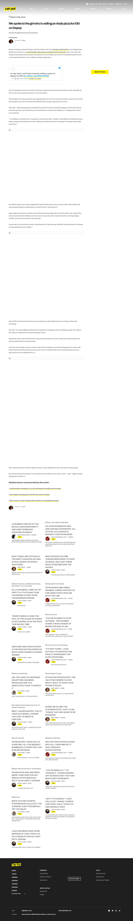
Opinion (109, 8)
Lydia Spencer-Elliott (59, 537)
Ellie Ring (21, 691)
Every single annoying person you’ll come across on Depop (29, 494)
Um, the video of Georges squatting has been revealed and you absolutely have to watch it (26, 682)
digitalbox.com (27, 910)
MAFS (63, 570)
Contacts (100, 877)
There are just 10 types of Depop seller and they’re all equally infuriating (34, 501)
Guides (124, 8)
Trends (93, 8)
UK (20, 537)
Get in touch (74, 878)
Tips (125, 4)
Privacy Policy (45, 877)
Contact (111, 4)
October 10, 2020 (35, 79)
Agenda (77, 8)
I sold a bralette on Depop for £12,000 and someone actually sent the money (35, 488)
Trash (46, 8)
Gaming (61, 8)
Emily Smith (22, 567)
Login (42, 894)
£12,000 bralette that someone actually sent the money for (46, 52)
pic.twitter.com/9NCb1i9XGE (36, 76)
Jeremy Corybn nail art (61, 49)
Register (43, 891)
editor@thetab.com (65, 910)
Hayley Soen (55, 570)
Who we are (102, 4)
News (31, 8)
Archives (43, 880)
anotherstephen (24, 535)
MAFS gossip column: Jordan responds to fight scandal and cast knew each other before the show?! (60, 561)
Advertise (118, 4)
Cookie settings (102, 880)
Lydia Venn (17, 40)
